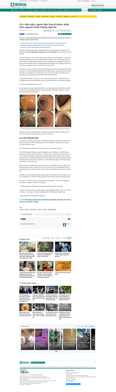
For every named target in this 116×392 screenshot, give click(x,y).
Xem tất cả (91, 326)
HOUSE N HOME (24, 0)
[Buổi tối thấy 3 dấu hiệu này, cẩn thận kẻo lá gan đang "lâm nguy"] (25, 307)
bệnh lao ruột (33, 209)
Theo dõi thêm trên (81, 326)
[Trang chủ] (19, 5)
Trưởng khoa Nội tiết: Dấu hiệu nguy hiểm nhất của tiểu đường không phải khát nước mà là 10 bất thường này (27, 275)
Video (86, 366)
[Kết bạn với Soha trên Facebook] (64, 224)
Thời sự (30, 10)
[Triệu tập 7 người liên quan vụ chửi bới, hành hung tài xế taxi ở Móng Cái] (39, 290)
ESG (26, 10)
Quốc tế (55, 10)
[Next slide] (93, 340)
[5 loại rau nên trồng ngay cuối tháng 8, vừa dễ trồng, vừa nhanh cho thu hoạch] (45, 247)
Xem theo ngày (46, 238)
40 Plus (49, 10)
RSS (93, 366)
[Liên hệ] (69, 219)
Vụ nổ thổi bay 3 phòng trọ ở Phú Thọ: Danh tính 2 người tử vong (52, 314)
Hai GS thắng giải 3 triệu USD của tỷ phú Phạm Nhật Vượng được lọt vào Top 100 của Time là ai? (24, 298)
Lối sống (38, 16)
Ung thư (52, 16)
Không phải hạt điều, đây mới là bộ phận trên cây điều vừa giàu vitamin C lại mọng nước (42, 45)
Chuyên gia (31, 16)
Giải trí (72, 10)
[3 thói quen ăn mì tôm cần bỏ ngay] (63, 266)
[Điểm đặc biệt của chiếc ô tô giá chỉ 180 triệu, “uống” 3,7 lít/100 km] (39, 307)
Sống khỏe (84, 10)
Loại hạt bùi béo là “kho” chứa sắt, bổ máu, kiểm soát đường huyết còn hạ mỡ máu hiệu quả (43, 43)
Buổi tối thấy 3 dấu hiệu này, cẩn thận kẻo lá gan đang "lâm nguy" (25, 314)
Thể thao (60, 10)
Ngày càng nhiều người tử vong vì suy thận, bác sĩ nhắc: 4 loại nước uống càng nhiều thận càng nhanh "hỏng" (27, 256)
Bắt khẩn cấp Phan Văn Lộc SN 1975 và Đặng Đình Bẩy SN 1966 (55, 344)
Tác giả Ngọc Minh (52, 209)
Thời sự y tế (23, 16)
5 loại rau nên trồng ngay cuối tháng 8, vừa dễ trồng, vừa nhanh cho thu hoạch (45, 255)
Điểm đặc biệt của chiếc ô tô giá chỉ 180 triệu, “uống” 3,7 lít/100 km (39, 315)
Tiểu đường (66, 16)
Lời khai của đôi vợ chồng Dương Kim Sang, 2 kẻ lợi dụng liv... (41, 344)
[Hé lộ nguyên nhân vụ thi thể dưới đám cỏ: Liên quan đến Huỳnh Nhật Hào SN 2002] (65, 290)
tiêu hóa (40, 209)
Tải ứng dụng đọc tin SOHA (38, 362)
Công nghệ (93, 10)
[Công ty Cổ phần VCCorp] (39, 371)
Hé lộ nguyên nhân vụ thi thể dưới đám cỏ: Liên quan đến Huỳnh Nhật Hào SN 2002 (64, 297)
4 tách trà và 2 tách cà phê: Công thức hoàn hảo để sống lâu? (36, 47)
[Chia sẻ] (21, 34)
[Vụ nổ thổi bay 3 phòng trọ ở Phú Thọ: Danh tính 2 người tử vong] (52, 307)
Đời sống (100, 10)
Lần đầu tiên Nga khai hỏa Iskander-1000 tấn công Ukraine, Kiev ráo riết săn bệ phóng (52, 297)
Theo (45, 214)
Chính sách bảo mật (70, 380)
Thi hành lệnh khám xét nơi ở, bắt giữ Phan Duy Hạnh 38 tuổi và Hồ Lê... (27, 344)
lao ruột (21, 209)
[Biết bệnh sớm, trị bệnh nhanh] (97, 5)
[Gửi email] (59, 34)
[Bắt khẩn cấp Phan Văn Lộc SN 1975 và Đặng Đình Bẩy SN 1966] (55, 339)
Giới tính (73, 16)
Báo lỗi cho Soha (67, 34)
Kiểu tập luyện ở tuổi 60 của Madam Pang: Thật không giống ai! (62, 255)
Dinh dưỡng (45, 16)
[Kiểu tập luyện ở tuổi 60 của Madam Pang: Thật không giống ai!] (63, 247)
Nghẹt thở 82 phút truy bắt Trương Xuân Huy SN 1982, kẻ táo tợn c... (69, 344)
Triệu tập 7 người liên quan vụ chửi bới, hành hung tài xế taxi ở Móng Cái (39, 297)
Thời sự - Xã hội (31, 366)
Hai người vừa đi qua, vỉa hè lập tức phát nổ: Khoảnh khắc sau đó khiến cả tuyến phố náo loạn (65, 316)
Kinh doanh (36, 10)
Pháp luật (78, 10)
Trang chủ (24, 366)
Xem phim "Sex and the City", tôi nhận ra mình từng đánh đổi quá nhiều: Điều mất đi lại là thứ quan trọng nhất (45, 275)
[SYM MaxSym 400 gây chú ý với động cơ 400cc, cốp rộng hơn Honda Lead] (83, 339)
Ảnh (90, 366)
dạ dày (44, 209)
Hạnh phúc (21, 10)
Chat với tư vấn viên (73, 384)
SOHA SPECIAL (44, 0)
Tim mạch (59, 16)
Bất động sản (43, 10)
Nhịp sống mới (67, 10)
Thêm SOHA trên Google (33, 34)
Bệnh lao (27, 209)
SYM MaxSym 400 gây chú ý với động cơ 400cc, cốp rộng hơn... (83, 344)
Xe (89, 10)
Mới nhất (16, 10)
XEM (69, 238)
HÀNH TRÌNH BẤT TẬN (34, 0)
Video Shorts (25, 326)
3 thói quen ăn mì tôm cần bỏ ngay (62, 273)
